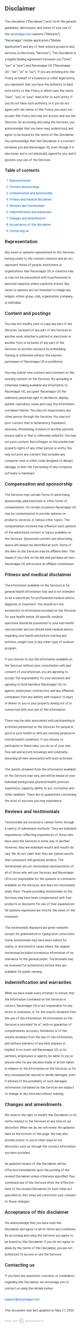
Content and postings (24, 187)
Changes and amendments (27, 218)
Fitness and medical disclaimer (30, 199)
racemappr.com (20, 34)
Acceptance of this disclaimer (30, 224)
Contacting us (19, 231)
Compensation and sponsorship (30, 193)
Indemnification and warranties (30, 212)
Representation (20, 180)
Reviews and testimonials (27, 206)
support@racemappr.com (22, 1299)
